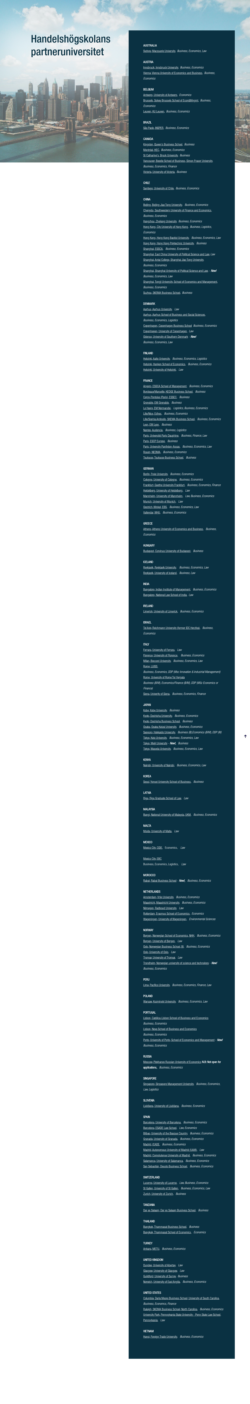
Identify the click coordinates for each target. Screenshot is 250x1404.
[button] (245, 736)
